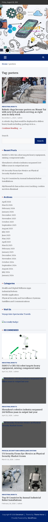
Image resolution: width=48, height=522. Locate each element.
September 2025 (9, 225)
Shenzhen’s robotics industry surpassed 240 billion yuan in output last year (22, 410)
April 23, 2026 (7, 415)
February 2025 (8, 248)
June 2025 (6, 235)
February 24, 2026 (8, 503)
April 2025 (6, 242)
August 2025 (7, 228)
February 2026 (8, 208)
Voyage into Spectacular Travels (16, 314)
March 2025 (7, 245)
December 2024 (9, 255)
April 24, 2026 (7, 371)
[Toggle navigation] (5, 57)
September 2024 (9, 265)
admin (20, 118)
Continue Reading (10, 128)
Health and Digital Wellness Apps (16, 288)
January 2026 (8, 212)
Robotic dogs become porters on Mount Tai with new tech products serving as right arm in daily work (24, 112)
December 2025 (9, 215)
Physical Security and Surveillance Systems (21, 298)
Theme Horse (39, 514)
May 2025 (6, 238)
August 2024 (7, 269)
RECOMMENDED (11, 330)
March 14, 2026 (7, 459)
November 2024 (9, 259)
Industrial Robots (9, 106)
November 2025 (9, 218)
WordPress (32, 518)
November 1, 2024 (9, 118)
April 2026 (6, 202)
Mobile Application (10, 295)
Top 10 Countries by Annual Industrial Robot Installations (21, 498)
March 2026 (7, 205)
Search (5, 136)
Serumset (19, 514)
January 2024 (8, 275)
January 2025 (8, 252)
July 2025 (6, 232)
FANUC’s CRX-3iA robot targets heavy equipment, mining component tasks (21, 366)
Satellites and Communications (16, 301)
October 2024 (8, 262)
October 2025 (8, 222)
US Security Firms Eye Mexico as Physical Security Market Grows (23, 454)
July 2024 (6, 272)
